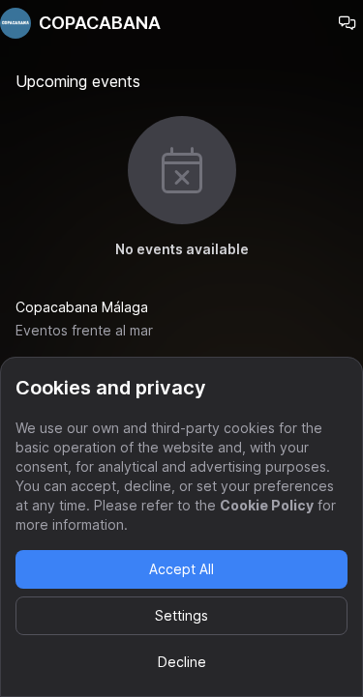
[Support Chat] (347, 23)
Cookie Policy (267, 505)
